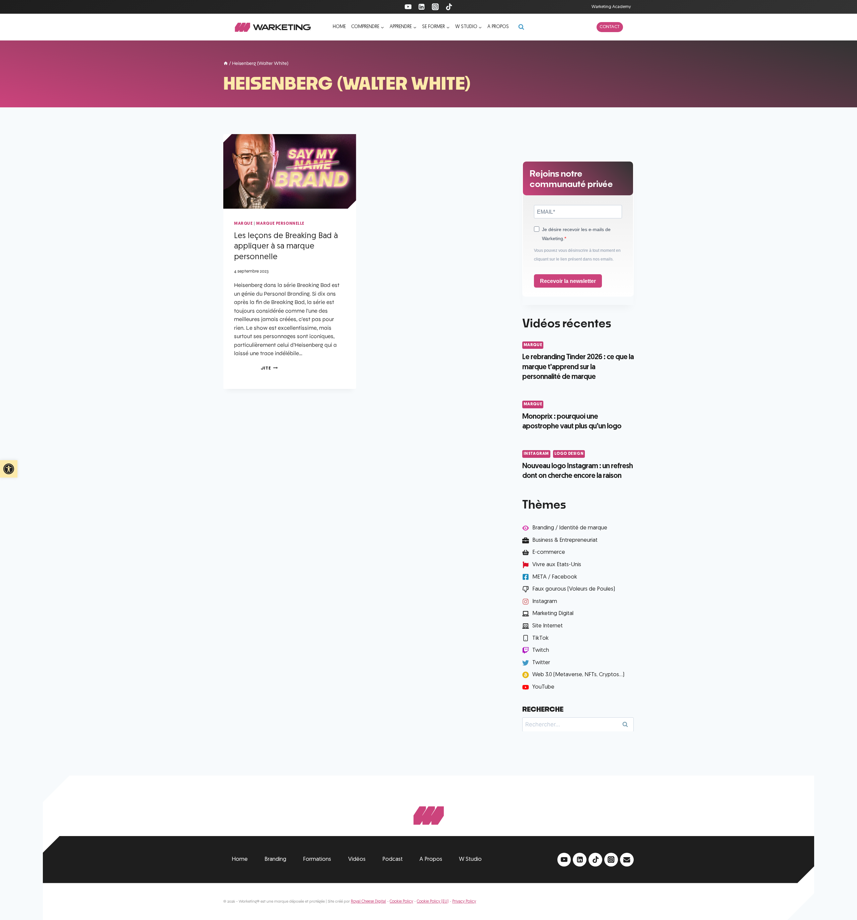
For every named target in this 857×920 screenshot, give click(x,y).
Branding (275, 859)
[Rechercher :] (578, 724)
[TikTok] (449, 7)
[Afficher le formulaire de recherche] (521, 27)
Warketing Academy (611, 7)
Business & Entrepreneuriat (565, 540)
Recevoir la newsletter (568, 281)
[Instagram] (435, 7)
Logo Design (569, 454)
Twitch (540, 650)
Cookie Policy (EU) (433, 902)
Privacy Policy (464, 902)
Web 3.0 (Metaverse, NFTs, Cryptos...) (578, 675)
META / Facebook (554, 577)
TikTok (540, 638)
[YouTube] (408, 7)
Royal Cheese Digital (368, 902)
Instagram (536, 454)
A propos (498, 26)
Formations (317, 859)
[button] (8, 469)
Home (339, 26)
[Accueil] (225, 63)
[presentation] (289, 171)
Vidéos (357, 859)
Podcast (392, 859)
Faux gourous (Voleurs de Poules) (573, 589)
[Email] (627, 859)
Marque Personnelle (280, 224)
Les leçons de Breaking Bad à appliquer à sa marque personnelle (286, 247)
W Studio (470, 859)
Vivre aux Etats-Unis (556, 565)
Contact (610, 27)
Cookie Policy (401, 902)
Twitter (541, 663)
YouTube (543, 687)
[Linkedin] (421, 7)
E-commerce (548, 552)
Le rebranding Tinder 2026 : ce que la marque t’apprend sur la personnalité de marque (578, 367)
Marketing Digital (552, 613)
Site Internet (547, 626)
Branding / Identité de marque (569, 528)
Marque (243, 224)
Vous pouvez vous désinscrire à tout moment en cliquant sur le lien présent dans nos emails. (577, 255)
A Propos (430, 859)
